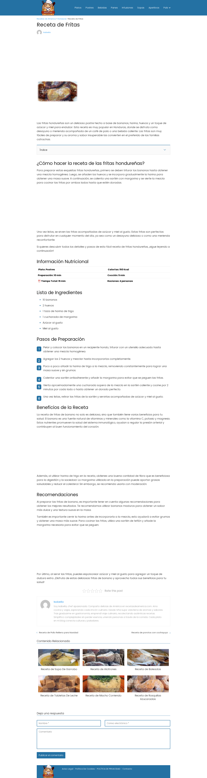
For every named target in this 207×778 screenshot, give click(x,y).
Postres (90, 7)
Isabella (47, 32)
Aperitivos (154, 7)
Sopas (140, 7)
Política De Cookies (85, 768)
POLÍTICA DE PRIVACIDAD (108, 768)
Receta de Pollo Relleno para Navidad (58, 632)
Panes (114, 7)
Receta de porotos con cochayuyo (150, 632)
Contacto (127, 768)
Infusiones (127, 7)
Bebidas (102, 7)
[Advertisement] (103, 56)
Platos (78, 7)
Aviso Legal (67, 768)
